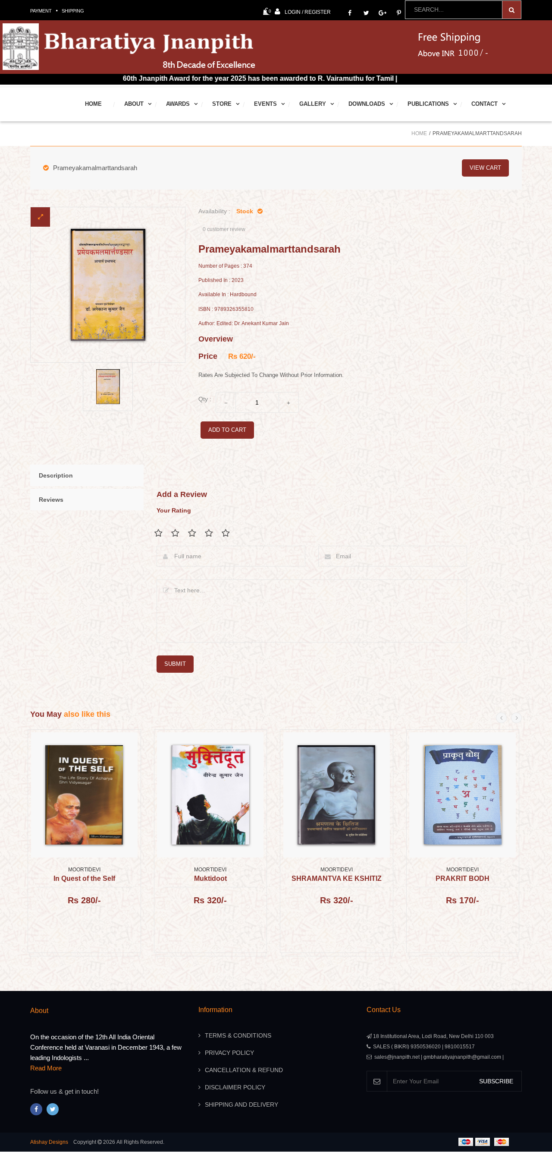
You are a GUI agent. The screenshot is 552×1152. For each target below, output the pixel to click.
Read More (46, 1068)
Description (56, 475)
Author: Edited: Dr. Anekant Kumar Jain (243, 323)
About (134, 104)
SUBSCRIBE (496, 1081)
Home (93, 104)
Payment (41, 10)
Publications (428, 104)
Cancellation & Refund (244, 1070)
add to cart (227, 430)
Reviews (51, 499)
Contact (484, 104)
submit (175, 664)
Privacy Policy (229, 1052)
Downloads (366, 104)
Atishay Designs (49, 1142)
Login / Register (308, 12)
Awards (178, 104)
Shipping (73, 10)
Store (222, 104)
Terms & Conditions (238, 1035)
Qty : (204, 399)
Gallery (312, 104)
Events (265, 104)
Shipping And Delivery (241, 1104)
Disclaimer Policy (235, 1087)
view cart (485, 168)
